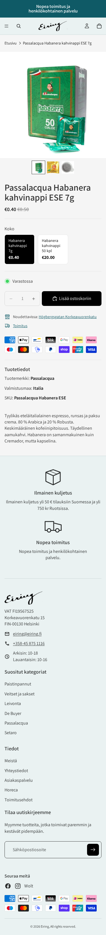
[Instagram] (17, 886)
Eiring (45, 926)
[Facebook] (8, 886)
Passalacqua (16, 723)
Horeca (11, 790)
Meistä (11, 761)
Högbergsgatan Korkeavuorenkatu (68, 316)
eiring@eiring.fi (27, 634)
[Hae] (18, 26)
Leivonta (13, 703)
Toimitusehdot (19, 800)
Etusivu (11, 43)
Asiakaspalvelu (19, 780)
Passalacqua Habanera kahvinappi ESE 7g (57, 43)
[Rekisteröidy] (93, 850)
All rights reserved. (63, 926)
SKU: (9, 398)
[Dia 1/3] (38, 167)
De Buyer (13, 713)
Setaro (11, 733)
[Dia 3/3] (68, 167)
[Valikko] (6, 26)
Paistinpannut (18, 684)
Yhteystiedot (16, 771)
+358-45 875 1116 (29, 643)
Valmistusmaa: (19, 388)
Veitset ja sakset (19, 694)
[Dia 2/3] (53, 167)
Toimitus (20, 325)
